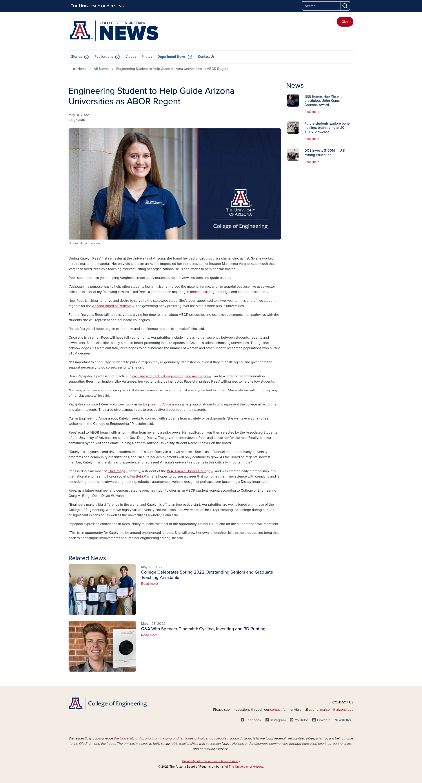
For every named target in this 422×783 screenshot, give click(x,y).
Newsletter (343, 720)
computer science (251, 292)
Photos (147, 56)
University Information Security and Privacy (211, 761)
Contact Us (206, 56)
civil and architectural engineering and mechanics (170, 376)
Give (345, 22)
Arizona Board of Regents (111, 306)
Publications (104, 56)
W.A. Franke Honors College (188, 471)
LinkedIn (323, 720)
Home (82, 69)
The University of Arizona (246, 766)
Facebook (253, 720)
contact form (279, 709)
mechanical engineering (208, 292)
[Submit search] (345, 6)
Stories (76, 56)
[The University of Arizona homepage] (97, 5)
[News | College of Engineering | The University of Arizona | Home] (114, 31)
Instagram (278, 720)
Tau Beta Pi (138, 476)
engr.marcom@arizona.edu (333, 709)
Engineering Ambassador (162, 404)
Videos (131, 56)
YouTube (301, 720)
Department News (172, 56)
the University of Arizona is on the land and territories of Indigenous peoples (171, 738)
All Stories (101, 69)
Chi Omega (116, 471)
